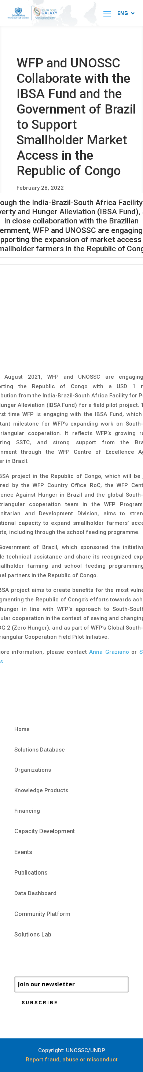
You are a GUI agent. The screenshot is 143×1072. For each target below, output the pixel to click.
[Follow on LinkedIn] (49, 956)
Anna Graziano (109, 652)
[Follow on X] (35, 956)
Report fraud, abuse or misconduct (72, 1059)
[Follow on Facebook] (20, 956)
